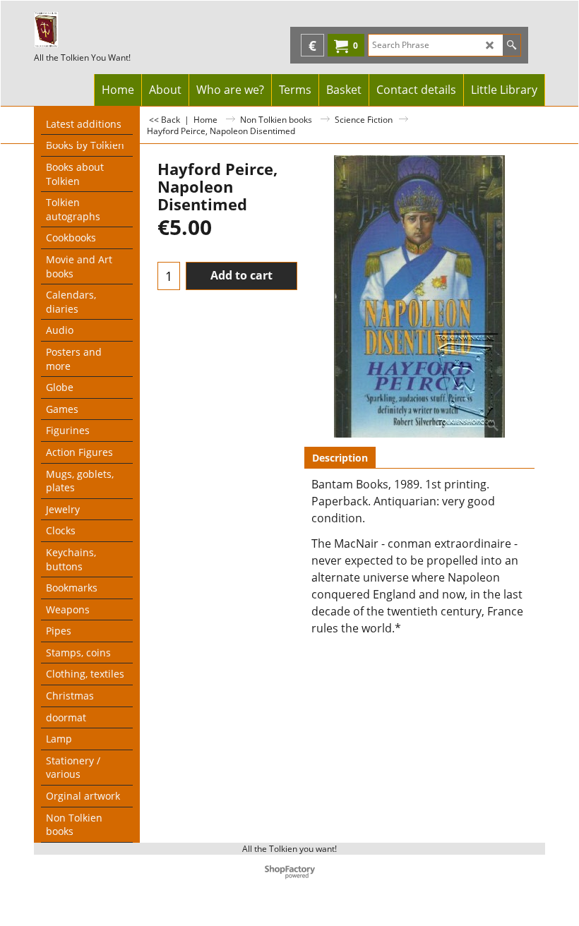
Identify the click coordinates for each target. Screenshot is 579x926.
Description (340, 457)
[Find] (511, 45)
